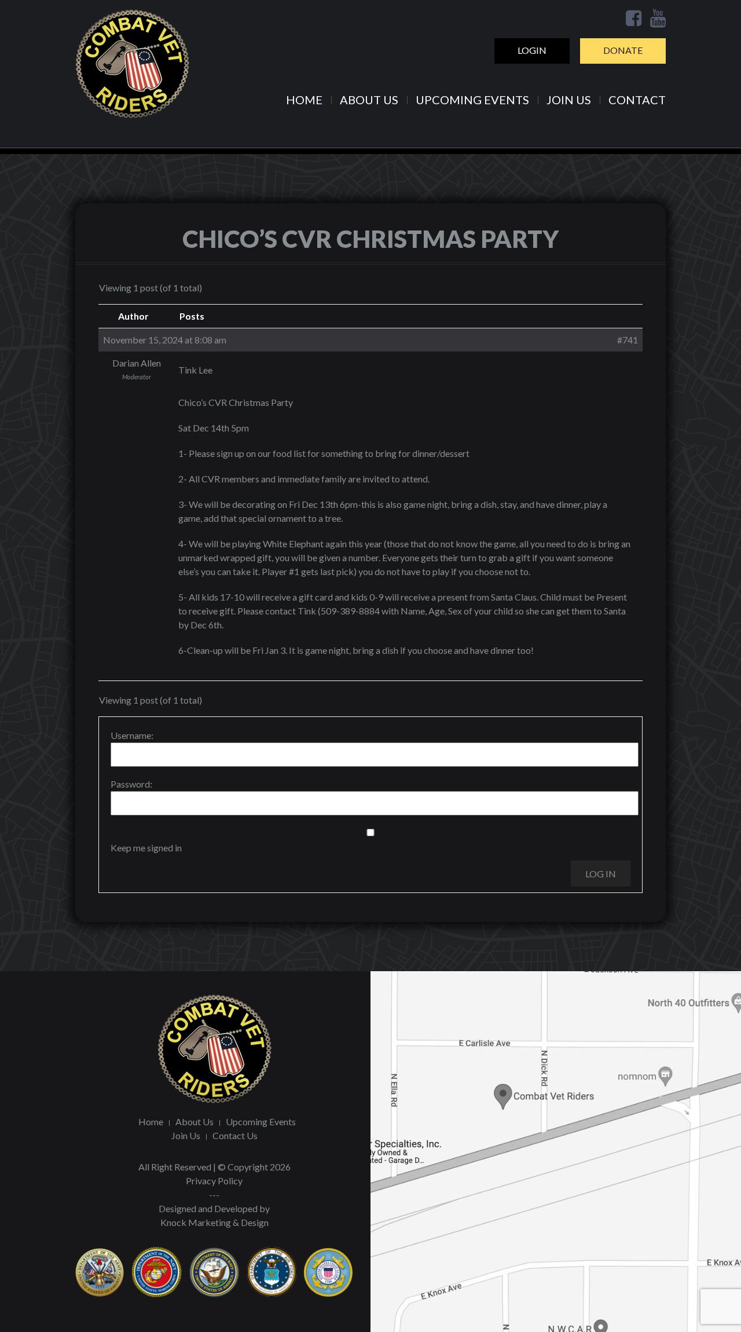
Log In (600, 873)
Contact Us (235, 1135)
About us (369, 100)
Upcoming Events (472, 100)
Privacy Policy (214, 1180)
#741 (627, 339)
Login (532, 50)
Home (304, 100)
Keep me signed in (146, 847)
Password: (131, 783)
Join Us (568, 100)
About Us (194, 1121)
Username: (132, 735)
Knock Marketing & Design (214, 1222)
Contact (637, 100)
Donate (623, 50)
